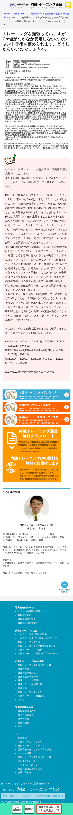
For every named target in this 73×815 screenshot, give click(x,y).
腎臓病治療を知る (27, 619)
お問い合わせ (24, 772)
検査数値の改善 (25, 715)
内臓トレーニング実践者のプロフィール (38, 653)
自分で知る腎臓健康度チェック (33, 611)
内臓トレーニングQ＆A (29, 692)
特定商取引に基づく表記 (30, 768)
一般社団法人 (31, 790)
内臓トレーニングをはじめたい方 (34, 665)
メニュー (68, 5)
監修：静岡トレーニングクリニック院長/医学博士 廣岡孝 (32, 796)
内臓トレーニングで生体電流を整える (37, 646)
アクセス (22, 699)
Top (69, 794)
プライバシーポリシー (29, 765)
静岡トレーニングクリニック (32, 745)
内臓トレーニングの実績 (30, 649)
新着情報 (22, 738)
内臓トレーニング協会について (33, 695)
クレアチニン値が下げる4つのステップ (37, 638)
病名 (20, 726)
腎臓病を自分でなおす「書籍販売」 (35, 749)
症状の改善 (23, 719)
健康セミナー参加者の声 (30, 684)
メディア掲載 (24, 753)
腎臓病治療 (23, 722)
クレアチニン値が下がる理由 (32, 634)
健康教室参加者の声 (28, 676)
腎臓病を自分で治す (28, 623)
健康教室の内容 (25, 669)
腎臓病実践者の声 (27, 711)
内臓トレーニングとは (29, 642)
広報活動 (22, 688)
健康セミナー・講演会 (29, 680)
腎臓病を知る (24, 615)
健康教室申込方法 (27, 672)
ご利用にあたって (27, 761)
